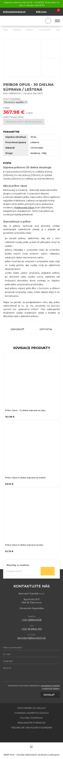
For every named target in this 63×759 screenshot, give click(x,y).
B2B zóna (41, 11)
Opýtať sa (46, 329)
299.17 (7, 117)
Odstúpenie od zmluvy (31, 708)
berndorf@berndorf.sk (32, 637)
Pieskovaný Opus (24, 207)
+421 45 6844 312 (31, 628)
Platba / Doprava (31, 718)
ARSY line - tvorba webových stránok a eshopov (31, 754)
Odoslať (48, 571)
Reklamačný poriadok (32, 722)
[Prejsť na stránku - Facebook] (28, 737)
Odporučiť (17, 329)
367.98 (11, 112)
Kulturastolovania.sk (14, 11)
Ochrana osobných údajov (31, 713)
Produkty (17, 30)
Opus (58, 30)
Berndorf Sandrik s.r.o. (19, 20)
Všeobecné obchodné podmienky (31, 727)
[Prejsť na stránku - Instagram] (34, 737)
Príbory (30, 30)
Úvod (5, 30)
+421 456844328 (31, 619)
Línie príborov (44, 30)
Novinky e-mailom (18, 564)
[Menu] (57, 21)
